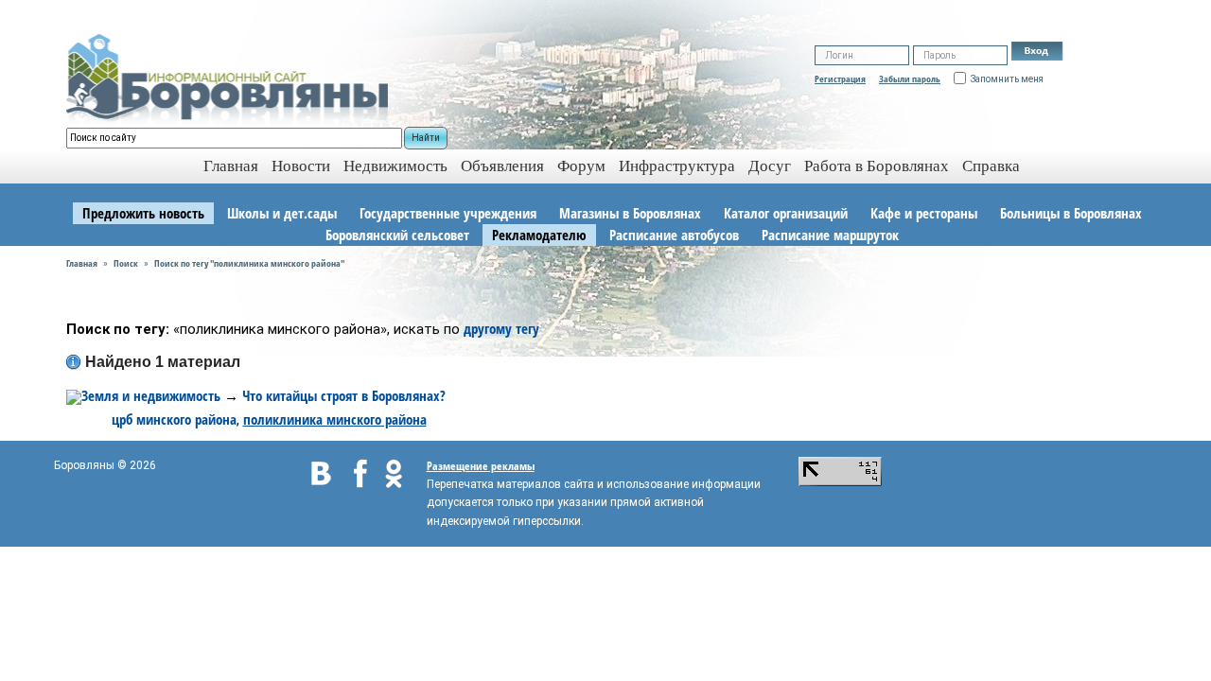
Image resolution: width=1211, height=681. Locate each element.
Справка (991, 166)
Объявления (502, 166)
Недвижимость (395, 166)
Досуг (769, 166)
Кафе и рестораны (923, 212)
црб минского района (174, 419)
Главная (81, 263)
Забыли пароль (909, 78)
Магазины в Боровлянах (630, 212)
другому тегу (501, 328)
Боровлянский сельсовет (397, 234)
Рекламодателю (539, 234)
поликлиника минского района (335, 419)
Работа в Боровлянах (876, 166)
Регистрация (840, 78)
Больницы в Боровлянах (1071, 212)
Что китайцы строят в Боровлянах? (344, 395)
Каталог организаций (786, 212)
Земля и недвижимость (150, 395)
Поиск (126, 263)
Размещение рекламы (481, 466)
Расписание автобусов (674, 234)
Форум (581, 166)
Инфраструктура (677, 166)
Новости (301, 166)
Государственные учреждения (448, 212)
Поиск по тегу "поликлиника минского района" (249, 263)
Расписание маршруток (830, 234)
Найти (426, 137)
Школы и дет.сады (282, 212)
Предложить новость (143, 212)
